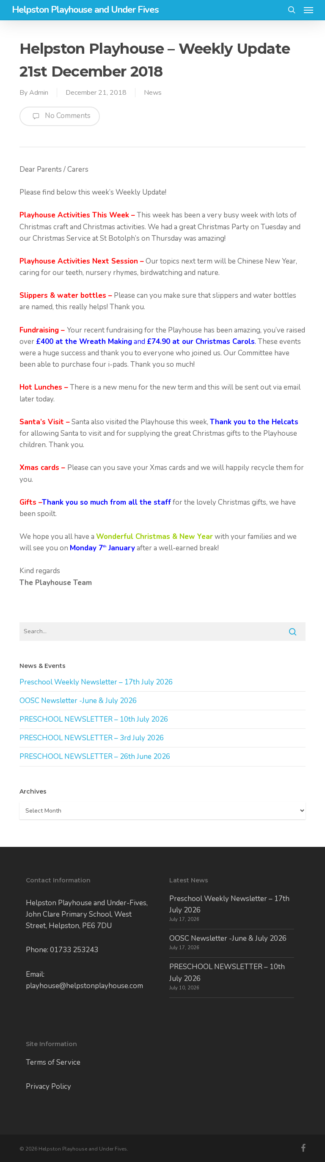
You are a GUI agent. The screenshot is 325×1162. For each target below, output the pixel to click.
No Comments (67, 116)
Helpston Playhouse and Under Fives (85, 9)
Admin (38, 92)
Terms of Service (53, 1062)
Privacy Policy (48, 1086)
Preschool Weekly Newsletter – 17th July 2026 (96, 682)
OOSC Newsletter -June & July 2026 (78, 701)
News (153, 92)
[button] (308, 9)
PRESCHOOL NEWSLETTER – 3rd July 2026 (91, 738)
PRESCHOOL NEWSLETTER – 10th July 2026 (93, 719)
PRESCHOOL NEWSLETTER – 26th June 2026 (94, 756)
